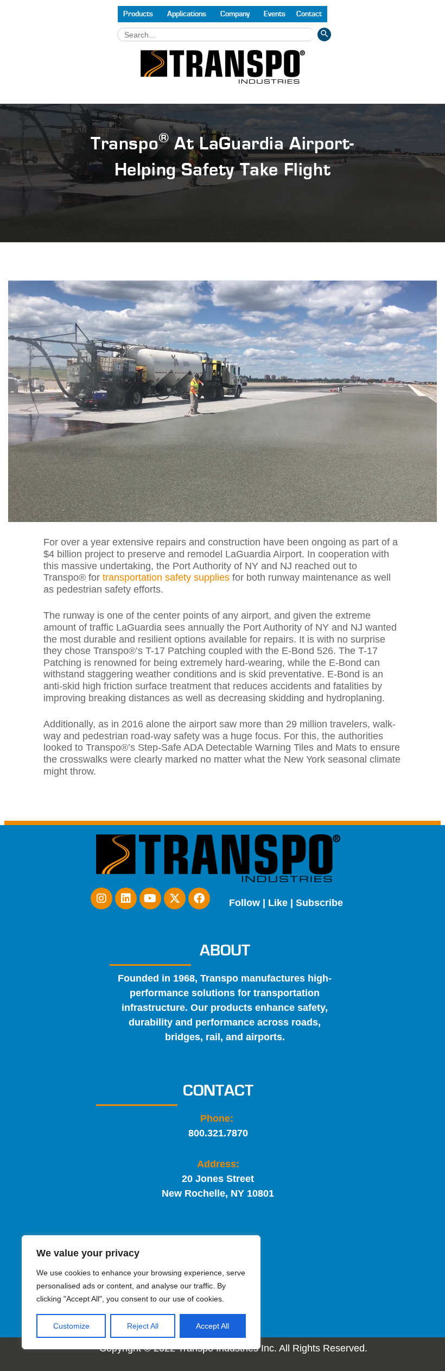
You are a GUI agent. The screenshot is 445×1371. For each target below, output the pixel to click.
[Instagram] (101, 898)
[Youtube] (150, 898)
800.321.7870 (218, 1133)
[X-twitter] (175, 898)
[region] (141, 1292)
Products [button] (138, 14)
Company (235, 14)
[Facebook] (199, 898)
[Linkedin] (126, 898)
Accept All (212, 1326)
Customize (71, 1326)
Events (274, 14)
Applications (186, 14)
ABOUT (225, 950)
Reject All (142, 1326)
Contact (309, 14)
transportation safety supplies (166, 577)
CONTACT (218, 1090)
